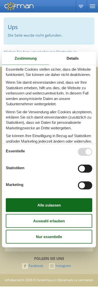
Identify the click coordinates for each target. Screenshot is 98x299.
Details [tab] (73, 58)
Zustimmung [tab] (26, 58)
